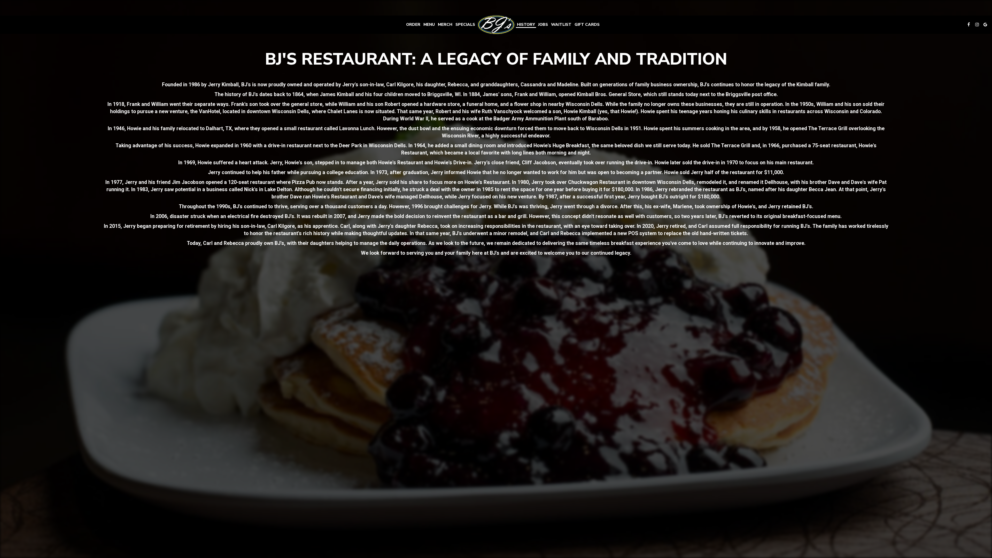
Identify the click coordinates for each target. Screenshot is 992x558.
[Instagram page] (977, 24)
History (526, 24)
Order (413, 24)
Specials (465, 24)
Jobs (543, 24)
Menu (429, 24)
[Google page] (985, 24)
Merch (445, 24)
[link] (496, 24)
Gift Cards (587, 24)
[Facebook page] (969, 24)
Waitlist (561, 24)
